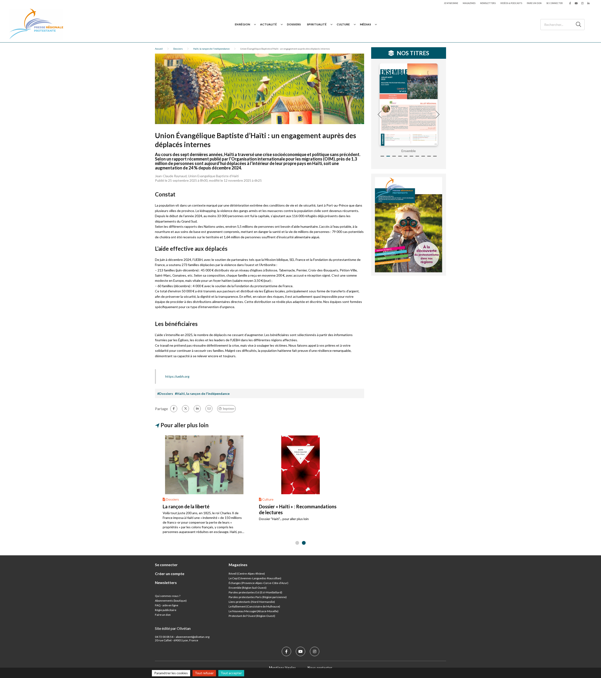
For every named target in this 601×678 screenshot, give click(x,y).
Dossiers (294, 24)
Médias (365, 24)
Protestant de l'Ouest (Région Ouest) (252, 616)
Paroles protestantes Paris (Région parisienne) (258, 597)
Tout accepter (231, 673)
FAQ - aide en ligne (166, 605)
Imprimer (228, 408)
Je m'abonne (451, 3)
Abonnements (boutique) (171, 600)
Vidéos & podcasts (511, 3)
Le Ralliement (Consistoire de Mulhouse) (254, 606)
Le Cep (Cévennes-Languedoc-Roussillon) (255, 578)
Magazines (469, 3)
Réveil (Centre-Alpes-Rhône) (247, 573)
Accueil (159, 48)
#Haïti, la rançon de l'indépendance (202, 394)
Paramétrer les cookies (171, 673)
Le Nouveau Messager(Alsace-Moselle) (253, 611)
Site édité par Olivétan (173, 628)
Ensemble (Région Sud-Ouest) (247, 587)
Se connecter (554, 3)
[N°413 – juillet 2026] (409, 104)
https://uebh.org (177, 376)
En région (242, 24)
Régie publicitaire (165, 610)
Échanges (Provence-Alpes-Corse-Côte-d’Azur (258, 583)
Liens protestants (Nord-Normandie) (252, 602)
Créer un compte (169, 573)
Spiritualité (317, 24)
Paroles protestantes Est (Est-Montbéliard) (255, 592)
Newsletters (488, 3)
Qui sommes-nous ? (167, 596)
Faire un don (534, 3)
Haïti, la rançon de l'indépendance (211, 48)
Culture (343, 24)
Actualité (268, 24)
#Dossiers (165, 394)
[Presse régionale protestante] (36, 24)
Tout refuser (204, 673)
